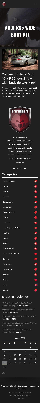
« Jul (3, 373)
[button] (14, 168)
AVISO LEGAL (20, 398)
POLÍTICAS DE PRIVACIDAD (20, 393)
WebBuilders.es (20, 389)
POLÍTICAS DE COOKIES (20, 395)
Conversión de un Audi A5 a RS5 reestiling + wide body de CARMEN (19, 78)
